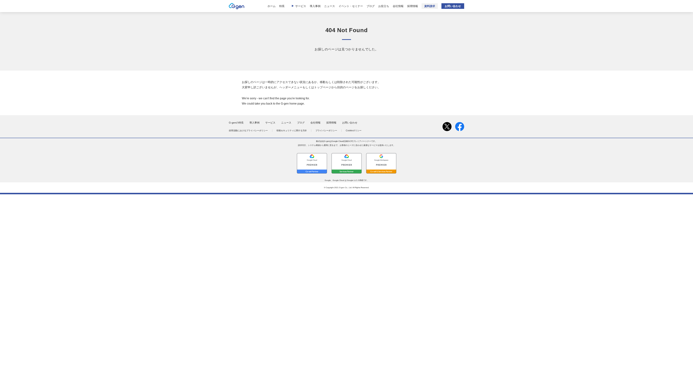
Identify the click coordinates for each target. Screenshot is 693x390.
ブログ (371, 6)
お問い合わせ (453, 6)
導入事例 (315, 6)
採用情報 (412, 6)
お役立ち (383, 6)
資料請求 (429, 6)
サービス (300, 6)
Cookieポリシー (353, 130)
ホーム (271, 6)
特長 (282, 6)
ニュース (329, 6)
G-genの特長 (236, 122)
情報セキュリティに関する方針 (291, 130)
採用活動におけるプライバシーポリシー (248, 130)
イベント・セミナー (351, 6)
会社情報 (398, 6)
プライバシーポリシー (326, 130)
